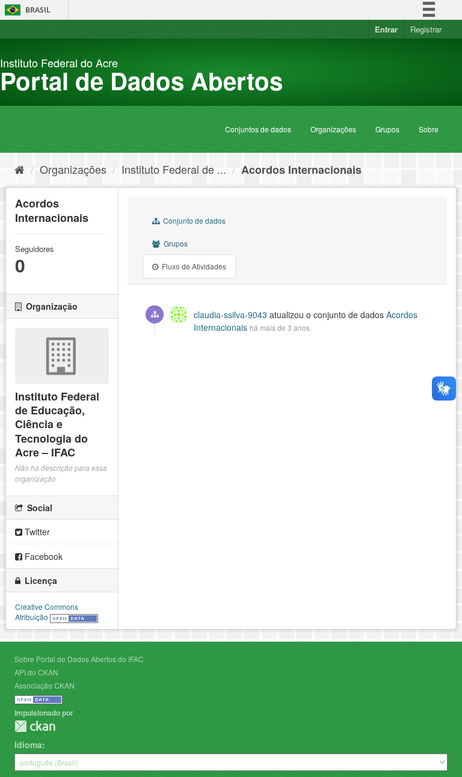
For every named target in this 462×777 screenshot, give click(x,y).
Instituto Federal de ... (174, 169)
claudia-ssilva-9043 (230, 315)
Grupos (387, 129)
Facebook (42, 556)
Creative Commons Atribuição (46, 611)
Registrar (426, 29)
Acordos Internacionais (301, 169)
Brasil (25, 10)
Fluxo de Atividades (193, 266)
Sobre (429, 129)
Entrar (386, 29)
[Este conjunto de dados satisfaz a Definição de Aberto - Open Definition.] (74, 617)
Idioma (28, 745)
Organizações (333, 129)
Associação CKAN (44, 685)
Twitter (36, 532)
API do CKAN (36, 672)
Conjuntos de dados (258, 129)
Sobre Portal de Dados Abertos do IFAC (79, 659)
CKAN (34, 726)
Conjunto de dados (193, 220)
